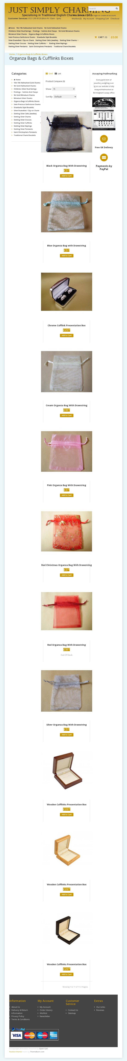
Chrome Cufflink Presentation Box (66, 325)
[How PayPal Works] (34, 1033)
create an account (108, 15)
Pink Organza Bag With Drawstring (66, 485)
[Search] (117, 8)
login (96, 15)
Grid (50, 73)
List (59, 73)
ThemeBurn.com (37, 1052)
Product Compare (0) (55, 81)
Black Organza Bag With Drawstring (66, 165)
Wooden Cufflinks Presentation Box (66, 804)
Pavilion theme (15, 1052)
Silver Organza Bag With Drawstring (66, 724)
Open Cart (43, 1048)
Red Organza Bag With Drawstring (66, 644)
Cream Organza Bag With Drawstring (66, 405)
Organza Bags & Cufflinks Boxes (32, 54)
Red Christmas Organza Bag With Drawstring (66, 565)
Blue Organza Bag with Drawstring (66, 245)
